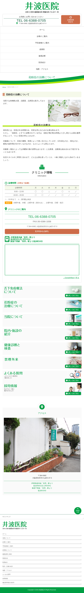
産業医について (7, 550)
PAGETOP (77, 510)
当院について (6, 538)
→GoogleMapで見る (71, 278)
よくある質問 (6, 574)
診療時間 (70, 21)
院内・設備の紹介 (8, 566)
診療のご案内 (6, 542)
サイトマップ (6, 516)
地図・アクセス (7, 570)
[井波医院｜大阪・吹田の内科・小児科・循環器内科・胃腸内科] (42, 10)
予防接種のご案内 (8, 546)
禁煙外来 (5, 558)
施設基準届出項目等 (8, 582)
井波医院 (41, 590)
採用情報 (5, 578)
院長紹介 (5, 562)
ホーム (4, 534)
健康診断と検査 (7, 554)
